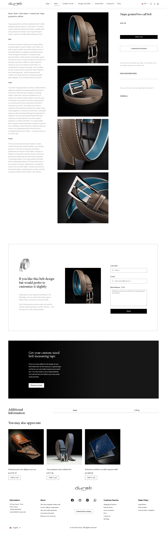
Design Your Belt (84, 4)
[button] (145, 3)
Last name (114, 266)
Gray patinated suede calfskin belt (59, 469)
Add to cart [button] (14, 478)
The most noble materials (48, 510)
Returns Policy (108, 507)
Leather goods (68, 4)
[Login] (154, 4)
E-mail (112, 277)
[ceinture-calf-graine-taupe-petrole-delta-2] (83, 91)
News (119, 4)
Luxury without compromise (49, 507)
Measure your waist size (48, 516)
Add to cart (139, 37)
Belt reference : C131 (117, 287)
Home (10, 14)
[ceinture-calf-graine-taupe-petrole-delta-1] (83, 37)
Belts (56, 4)
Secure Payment (109, 510)
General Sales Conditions (146, 510)
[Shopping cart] (158, 4)
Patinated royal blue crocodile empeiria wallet (101, 469)
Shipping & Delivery (110, 504)
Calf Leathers (24, 14)
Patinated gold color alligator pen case (22, 469)
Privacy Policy (142, 507)
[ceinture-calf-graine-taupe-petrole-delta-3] (83, 144)
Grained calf (34, 14)
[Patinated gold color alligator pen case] (26, 447)
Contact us (110, 4)
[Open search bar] (151, 4)
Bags (47, 4)
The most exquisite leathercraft (50, 504)
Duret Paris (99, 4)
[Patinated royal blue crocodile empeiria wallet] (102, 447)
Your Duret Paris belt (47, 513)
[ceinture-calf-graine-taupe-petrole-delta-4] (83, 197)
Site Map (106, 519)
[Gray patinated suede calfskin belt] (64, 447)
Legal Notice (142, 504)
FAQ (105, 513)
